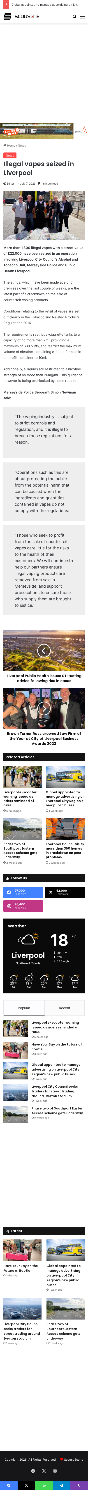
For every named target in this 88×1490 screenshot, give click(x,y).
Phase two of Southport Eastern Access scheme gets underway (20, 850)
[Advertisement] (44, 72)
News (22, 145)
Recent (64, 1008)
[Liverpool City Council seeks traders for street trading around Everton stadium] (15, 1092)
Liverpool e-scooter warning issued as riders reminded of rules (20, 798)
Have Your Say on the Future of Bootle (20, 1268)
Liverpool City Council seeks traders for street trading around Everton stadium (55, 1091)
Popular (24, 1008)
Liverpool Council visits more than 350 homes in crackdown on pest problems (65, 850)
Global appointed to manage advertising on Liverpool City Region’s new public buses (65, 798)
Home (10, 145)
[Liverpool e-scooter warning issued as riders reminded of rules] (22, 777)
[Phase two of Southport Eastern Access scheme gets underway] (22, 829)
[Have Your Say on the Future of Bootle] (15, 1050)
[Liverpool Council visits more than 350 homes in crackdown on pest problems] (65, 829)
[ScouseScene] (21, 16)
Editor (10, 183)
